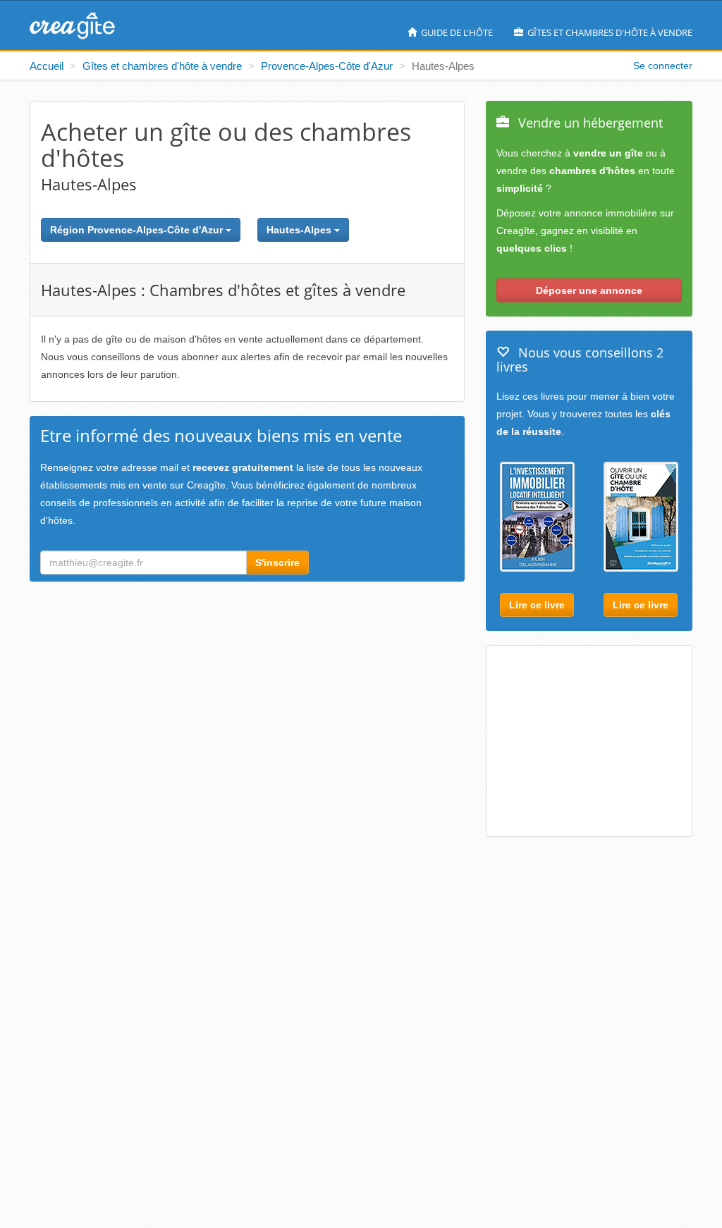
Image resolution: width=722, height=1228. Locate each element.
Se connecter (662, 65)
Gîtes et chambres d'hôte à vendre (608, 32)
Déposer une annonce (589, 290)
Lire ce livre (537, 604)
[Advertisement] (608, 742)
